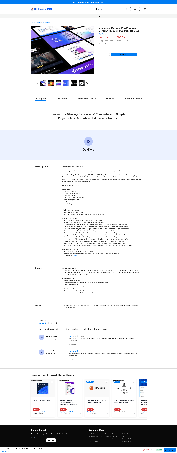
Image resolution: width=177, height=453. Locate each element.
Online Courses (63, 16)
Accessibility (109, 439)
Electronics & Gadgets (95, 16)
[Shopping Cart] (144, 9)
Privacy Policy (93, 441)
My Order (91, 434)
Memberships (78, 16)
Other (132, 16)
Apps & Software (48, 16)
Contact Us (125, 434)
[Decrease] (101, 55)
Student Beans (126, 441)
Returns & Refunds (111, 434)
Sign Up (51, 440)
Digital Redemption (95, 436)
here (75, 255)
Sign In (135, 9)
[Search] (96, 9)
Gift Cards (121, 16)
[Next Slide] (87, 83)
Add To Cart (124, 55)
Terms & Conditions (111, 436)
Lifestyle (110, 16)
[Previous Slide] (37, 83)
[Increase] (108, 55)
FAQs (123, 436)
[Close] (143, 2)
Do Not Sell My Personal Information (134, 439)
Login (90, 439)
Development (46, 22)
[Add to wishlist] (146, 27)
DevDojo (105, 50)
